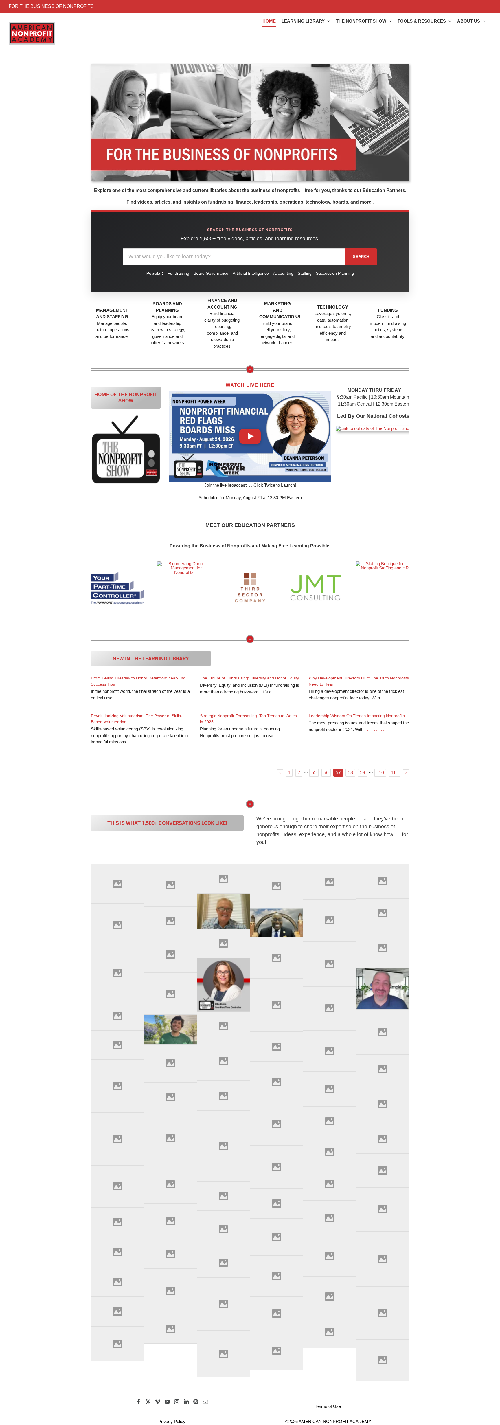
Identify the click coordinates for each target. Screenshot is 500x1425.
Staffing (305, 273)
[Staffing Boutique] (382, 563)
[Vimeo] (157, 1401)
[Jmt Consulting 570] (316, 563)
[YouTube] (167, 1401)
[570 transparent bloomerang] (184, 563)
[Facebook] (138, 1401)
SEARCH (361, 256)
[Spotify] (195, 1401)
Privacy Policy (171, 1421)
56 (326, 772)
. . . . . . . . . (122, 697)
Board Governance (211, 273)
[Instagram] (176, 1401)
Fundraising (178, 273)
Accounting (283, 273)
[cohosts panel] (374, 428)
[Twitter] (148, 1401)
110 (380, 772)
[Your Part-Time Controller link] (117, 563)
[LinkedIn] (186, 1401)
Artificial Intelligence (251, 273)
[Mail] (205, 1401)
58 (350, 772)
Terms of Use (328, 1406)
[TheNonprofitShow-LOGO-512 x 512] (126, 416)
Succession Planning (335, 273)
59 (362, 772)
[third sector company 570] (250, 563)
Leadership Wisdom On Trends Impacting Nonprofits (357, 715)
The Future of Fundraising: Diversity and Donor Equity (249, 678)
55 (314, 772)
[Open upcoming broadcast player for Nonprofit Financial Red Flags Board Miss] (250, 436)
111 (394, 772)
